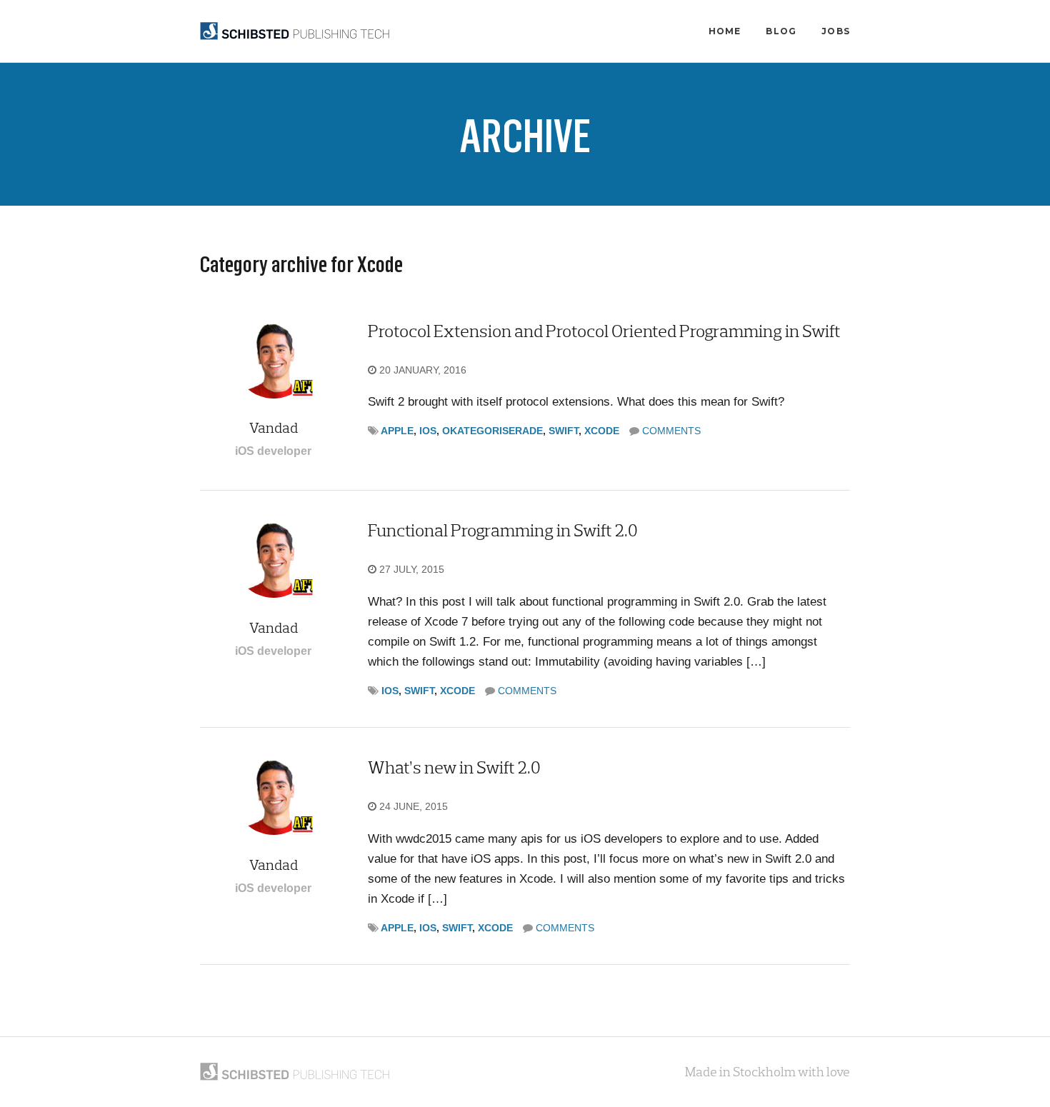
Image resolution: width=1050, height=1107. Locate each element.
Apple (397, 430)
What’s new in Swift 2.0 (454, 767)
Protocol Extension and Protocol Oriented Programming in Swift (604, 331)
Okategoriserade (492, 430)
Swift (564, 430)
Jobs (835, 31)
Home (725, 31)
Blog (781, 31)
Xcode (601, 430)
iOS (427, 430)
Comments (671, 430)
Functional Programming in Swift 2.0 (503, 530)
